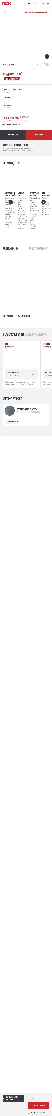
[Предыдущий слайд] (41, 370)
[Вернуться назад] (5, 12)
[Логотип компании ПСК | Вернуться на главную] (6, 3)
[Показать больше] (48, 74)
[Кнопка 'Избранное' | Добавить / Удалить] (43, 74)
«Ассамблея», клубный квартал (36, 12)
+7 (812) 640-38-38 (32, 4)
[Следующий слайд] (47, 370)
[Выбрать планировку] (37, 64)
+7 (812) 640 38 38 (17, 1110)
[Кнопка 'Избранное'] (42, 3)
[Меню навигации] (47, 3)
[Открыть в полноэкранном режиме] (47, 56)
